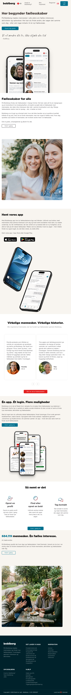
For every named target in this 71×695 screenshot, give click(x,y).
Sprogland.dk (30, 659)
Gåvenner (51, 657)
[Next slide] (37, 384)
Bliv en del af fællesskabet (35, 391)
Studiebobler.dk (31, 661)
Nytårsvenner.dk (31, 655)
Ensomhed (51, 655)
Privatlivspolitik (30, 678)
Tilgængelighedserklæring (34, 684)
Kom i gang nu (10, 425)
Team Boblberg (8, 675)
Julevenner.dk (30, 653)
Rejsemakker (52, 653)
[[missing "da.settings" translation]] (58, 3)
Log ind (64, 3)
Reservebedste (52, 652)
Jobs (5, 677)
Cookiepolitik (30, 680)
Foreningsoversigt (31, 650)
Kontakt (28, 675)
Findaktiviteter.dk (31, 648)
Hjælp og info (30, 673)
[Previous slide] (33, 384)
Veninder (51, 650)
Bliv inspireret (42, 3)
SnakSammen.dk (31, 657)
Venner (50, 648)
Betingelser (29, 677)
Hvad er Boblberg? (28, 3)
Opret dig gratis (10, 28)
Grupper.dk (29, 652)
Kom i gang (9, 126)
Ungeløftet (29, 663)
